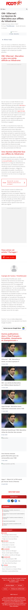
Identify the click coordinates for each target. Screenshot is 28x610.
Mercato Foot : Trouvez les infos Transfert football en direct (13, 514)
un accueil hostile (7, 161)
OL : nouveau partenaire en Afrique (9, 566)
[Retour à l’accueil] (14, 3)
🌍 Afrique (5, 565)
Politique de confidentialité (17, 588)
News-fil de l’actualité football (9, 521)
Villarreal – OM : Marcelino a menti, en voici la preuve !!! (10, 360)
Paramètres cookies (14, 581)
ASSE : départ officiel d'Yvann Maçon (9, 562)
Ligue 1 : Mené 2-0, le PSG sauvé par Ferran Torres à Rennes (11, 480)
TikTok (17, 580)
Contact (5, 588)
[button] (26, 9)
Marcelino (22, 105)
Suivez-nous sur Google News (12, 328)
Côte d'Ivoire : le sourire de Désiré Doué (10, 571)
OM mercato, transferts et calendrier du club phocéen (12, 524)
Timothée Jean (21, 276)
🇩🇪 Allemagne (6, 549)
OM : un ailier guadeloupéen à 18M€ (9, 558)
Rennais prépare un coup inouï (8, 544)
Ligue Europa (21, 111)
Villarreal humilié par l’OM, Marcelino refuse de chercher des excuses (13, 431)
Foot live (10, 578)
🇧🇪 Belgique (5, 541)
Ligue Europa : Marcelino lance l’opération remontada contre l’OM (12, 407)
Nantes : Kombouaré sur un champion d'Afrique (11, 568)
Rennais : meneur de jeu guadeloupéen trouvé (11, 560)
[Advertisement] (14, 81)
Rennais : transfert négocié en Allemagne (10, 552)
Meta (8, 580)
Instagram (13, 580)
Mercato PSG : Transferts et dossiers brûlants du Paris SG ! (13, 518)
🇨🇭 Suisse (4, 533)
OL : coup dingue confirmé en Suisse (9, 534)
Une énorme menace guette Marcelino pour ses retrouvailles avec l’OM (9, 456)
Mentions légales (10, 585)
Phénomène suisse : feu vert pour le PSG (10, 536)
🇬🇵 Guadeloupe (6, 557)
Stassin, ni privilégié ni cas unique (9, 546)
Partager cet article (9, 257)
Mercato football (17, 578)
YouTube (22, 580)
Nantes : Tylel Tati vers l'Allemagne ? (9, 550)
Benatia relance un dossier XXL (8, 542)
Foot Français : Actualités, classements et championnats (11, 510)
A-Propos (20, 585)
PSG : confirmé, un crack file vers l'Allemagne (11, 554)
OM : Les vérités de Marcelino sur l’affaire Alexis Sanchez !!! (11, 384)
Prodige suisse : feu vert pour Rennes (9, 538)
